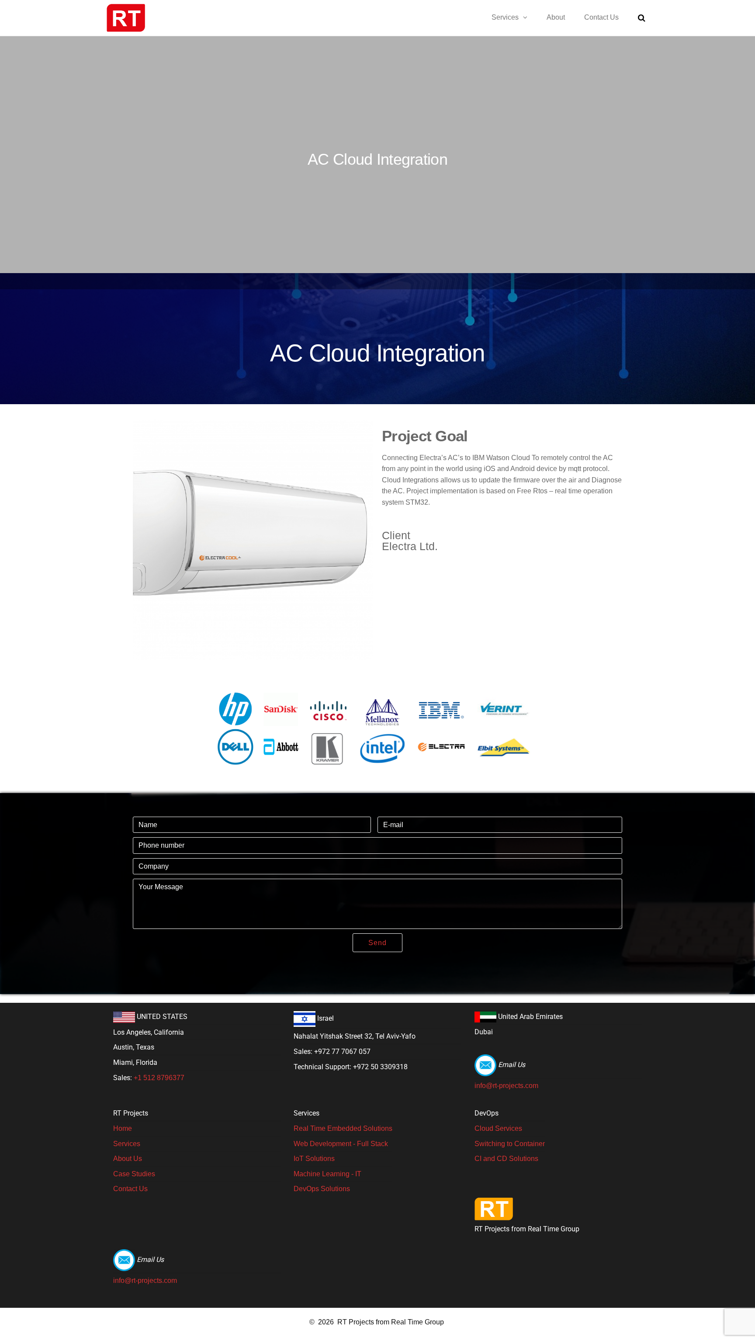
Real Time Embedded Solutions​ (343, 1128)
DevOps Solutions (322, 1188)
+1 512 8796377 (159, 1077)
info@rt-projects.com (506, 1085)
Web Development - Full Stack (341, 1143)
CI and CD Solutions (506, 1158)
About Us (127, 1158)
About (556, 17)
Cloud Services (498, 1128)
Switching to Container (509, 1143)
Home (122, 1128)
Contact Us (601, 17)
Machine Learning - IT (327, 1174)
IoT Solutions (314, 1158)
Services (505, 17)
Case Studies (134, 1174)
